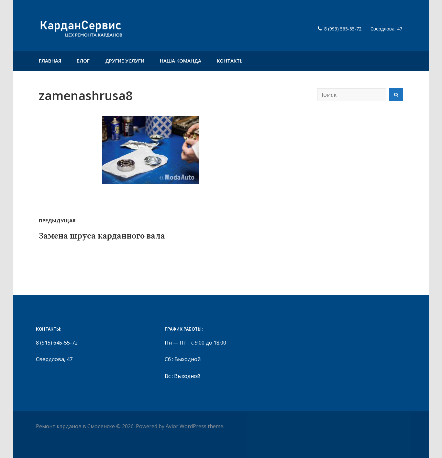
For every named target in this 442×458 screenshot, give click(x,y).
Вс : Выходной (182, 376)
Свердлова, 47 (54, 359)
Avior (172, 426)
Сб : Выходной (183, 359)
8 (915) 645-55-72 (57, 342)
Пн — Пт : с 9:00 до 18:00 (195, 342)
